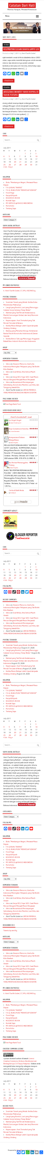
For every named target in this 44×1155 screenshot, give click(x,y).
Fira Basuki (13, 493)
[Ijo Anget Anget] (6, 425)
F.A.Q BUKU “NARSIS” (14, 188)
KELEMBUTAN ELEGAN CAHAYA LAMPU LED (21, 49)
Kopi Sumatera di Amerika (18, 429)
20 (15, 162)
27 (15, 165)
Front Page (10, 193)
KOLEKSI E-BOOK (13, 198)
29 (26, 165)
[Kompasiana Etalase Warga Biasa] (6, 442)
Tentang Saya (11, 208)
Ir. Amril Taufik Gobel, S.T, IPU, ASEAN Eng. (19, 291)
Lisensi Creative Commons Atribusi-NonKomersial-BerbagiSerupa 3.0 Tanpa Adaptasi (20, 1061)
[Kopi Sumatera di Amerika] (6, 433)
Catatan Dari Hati (22, 5)
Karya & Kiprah (11, 195)
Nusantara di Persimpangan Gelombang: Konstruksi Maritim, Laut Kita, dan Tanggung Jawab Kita (21, 385)
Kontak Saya (10, 201)
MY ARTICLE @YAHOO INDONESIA (19, 203)
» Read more (8, 81)
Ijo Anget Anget (15, 420)
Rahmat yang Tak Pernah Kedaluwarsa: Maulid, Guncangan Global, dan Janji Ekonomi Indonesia (20, 315)
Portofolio (10, 206)
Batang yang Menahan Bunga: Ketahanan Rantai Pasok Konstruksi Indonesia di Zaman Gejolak (20, 333)
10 (36, 156)
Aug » (10, 167)
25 (4, 165)
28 (20, 165)
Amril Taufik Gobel (28, 53)
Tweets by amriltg (10, 931)
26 (10, 165)
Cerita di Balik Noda (16, 490)
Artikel (6, 45)
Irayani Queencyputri (15, 423)
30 (31, 165)
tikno (8, 364)
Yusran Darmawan (15, 431)
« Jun (5, 167)
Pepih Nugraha (14, 442)
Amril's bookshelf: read (21, 417)
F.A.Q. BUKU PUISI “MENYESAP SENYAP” (21, 190)
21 (20, 162)
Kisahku (7, 87)
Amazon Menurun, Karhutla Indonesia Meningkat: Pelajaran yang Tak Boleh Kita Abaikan (21, 366)
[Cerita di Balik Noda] (6, 495)
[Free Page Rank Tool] (12, 404)
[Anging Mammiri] (10, 529)
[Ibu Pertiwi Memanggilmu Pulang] (6, 468)
